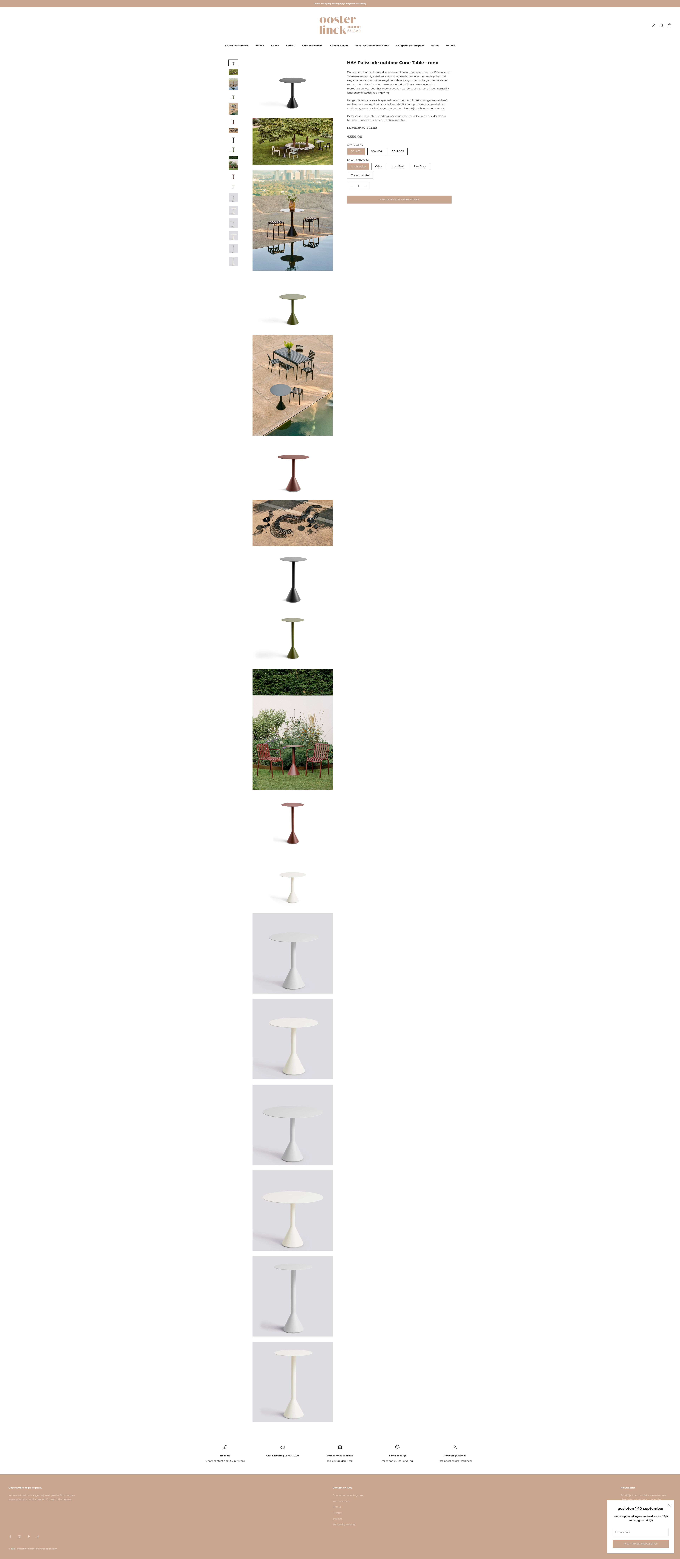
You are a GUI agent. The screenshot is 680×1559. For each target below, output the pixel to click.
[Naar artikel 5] (233, 109)
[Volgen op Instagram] (19, 1537)
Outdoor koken (338, 45)
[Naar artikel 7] (233, 131)
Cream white (360, 175)
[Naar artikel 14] (233, 210)
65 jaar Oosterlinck (236, 45)
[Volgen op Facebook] (10, 1537)
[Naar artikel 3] (233, 84)
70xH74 (356, 151)
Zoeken (337, 1518)
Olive (378, 166)
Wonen (259, 45)
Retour (337, 1507)
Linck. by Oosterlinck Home (372, 45)
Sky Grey (420, 166)
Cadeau (290, 45)
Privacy (337, 1512)
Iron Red (398, 166)
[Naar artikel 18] (233, 261)
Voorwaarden (341, 1501)
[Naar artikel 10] (233, 163)
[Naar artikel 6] (233, 121)
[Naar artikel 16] (233, 236)
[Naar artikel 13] (233, 197)
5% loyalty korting (344, 1524)
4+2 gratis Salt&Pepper (410, 45)
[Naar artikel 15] (233, 223)
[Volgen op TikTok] (38, 1537)
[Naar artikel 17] (233, 248)
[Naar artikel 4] (233, 96)
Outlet (435, 45)
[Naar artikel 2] (233, 72)
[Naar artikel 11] (233, 176)
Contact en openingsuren (348, 1495)
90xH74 (376, 151)
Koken (275, 45)
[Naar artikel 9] (233, 149)
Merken (450, 45)
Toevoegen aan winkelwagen (399, 199)
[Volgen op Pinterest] (28, 1537)
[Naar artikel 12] (233, 186)
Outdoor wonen (312, 45)
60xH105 (398, 151)
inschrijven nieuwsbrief (641, 1543)
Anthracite (358, 166)
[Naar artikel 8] (233, 139)
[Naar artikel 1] (233, 63)
